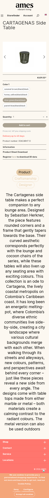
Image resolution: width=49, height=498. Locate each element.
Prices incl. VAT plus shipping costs (17, 131)
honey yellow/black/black (15, 94)
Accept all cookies (24, 494)
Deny (16, 489)
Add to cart (24, 125)
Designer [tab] (25, 185)
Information (9, 147)
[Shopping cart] (43, 14)
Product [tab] (24, 172)
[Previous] (5, 57)
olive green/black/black (14, 100)
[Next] (44, 57)
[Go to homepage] (24, 7)
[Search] (37, 15)
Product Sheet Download (15, 152)
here (14, 157)
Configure (28, 489)
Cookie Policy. (24, 484)
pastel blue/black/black (14, 106)
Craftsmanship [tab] (25, 178)
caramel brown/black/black (16, 89)
